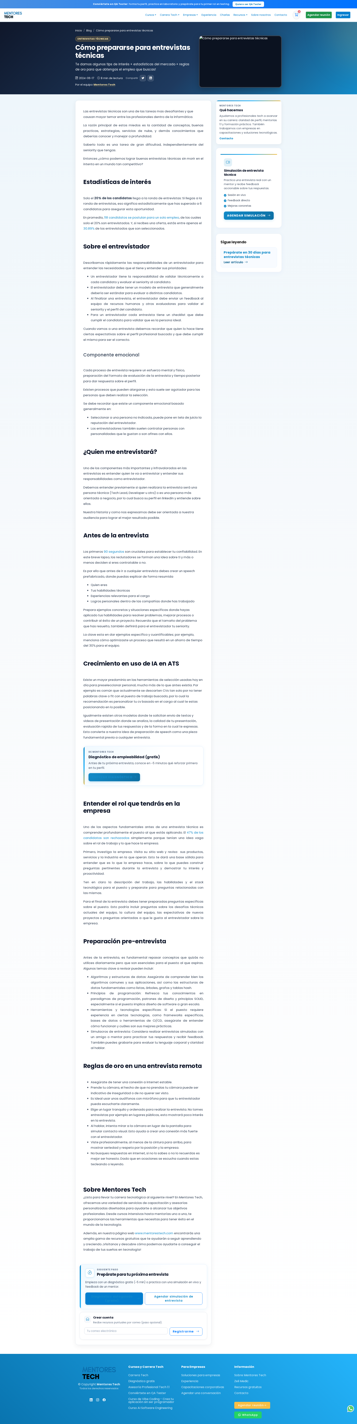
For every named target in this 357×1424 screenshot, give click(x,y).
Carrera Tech (138, 1375)
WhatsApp (249, 1415)
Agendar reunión (318, 15)
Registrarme (183, 1331)
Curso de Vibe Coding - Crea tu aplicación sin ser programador (151, 1401)
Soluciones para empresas (200, 1375)
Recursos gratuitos (248, 1387)
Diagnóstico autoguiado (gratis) (112, 1298)
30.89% (88, 228)
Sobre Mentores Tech (250, 1375)
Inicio (78, 30)
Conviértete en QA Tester (147, 1393)
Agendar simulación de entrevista (173, 1298)
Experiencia (209, 15)
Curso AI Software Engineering (150, 1408)
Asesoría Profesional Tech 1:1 (149, 1387)
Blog (89, 30)
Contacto (280, 15)
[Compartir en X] (143, 78)
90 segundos (114, 551)
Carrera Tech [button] (168, 15)
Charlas (225, 15)
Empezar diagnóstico (112, 777)
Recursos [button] (239, 15)
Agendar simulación (246, 215)
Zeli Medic (241, 1381)
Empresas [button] (189, 15)
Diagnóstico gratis (141, 1381)
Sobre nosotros (261, 15)
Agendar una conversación (201, 1393)
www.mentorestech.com (154, 1233)
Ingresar (343, 15)
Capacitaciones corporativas (202, 1387)
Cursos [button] (149, 15)
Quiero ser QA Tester (248, 4)
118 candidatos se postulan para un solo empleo (141, 217)
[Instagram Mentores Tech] (97, 1399)
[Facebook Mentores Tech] (104, 1399)
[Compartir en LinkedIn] (150, 78)
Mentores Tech (104, 85)
